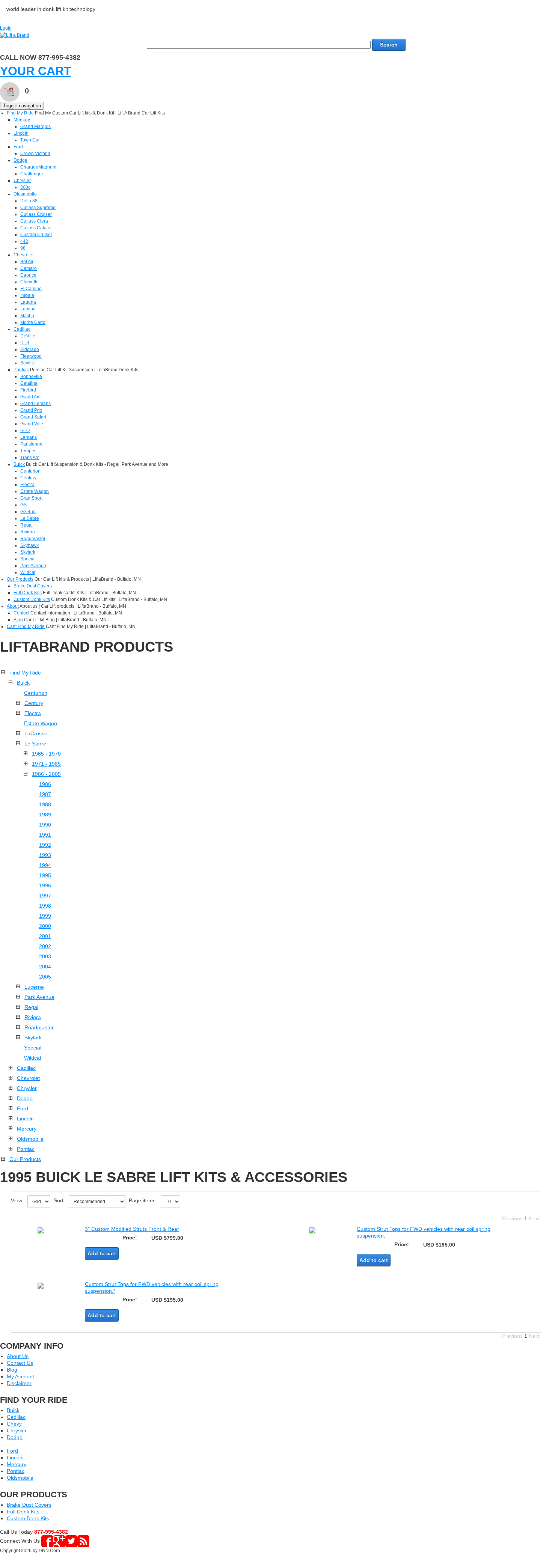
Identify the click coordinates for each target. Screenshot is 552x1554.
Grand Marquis (35, 126)
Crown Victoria (35, 153)
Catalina (29, 383)
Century (28, 477)
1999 (45, 916)
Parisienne (31, 444)
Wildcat (27, 572)
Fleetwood (31, 356)
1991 (45, 835)
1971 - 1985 (46, 764)
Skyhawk (29, 545)
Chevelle (29, 282)
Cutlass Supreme (38, 207)
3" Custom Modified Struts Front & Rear (132, 1229)
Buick (19, 464)
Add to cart (101, 1253)
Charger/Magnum (38, 167)
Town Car (30, 140)
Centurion (30, 471)
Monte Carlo (32, 322)
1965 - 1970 (46, 754)
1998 (45, 906)
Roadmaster (32, 538)
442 (24, 241)
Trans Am (29, 457)
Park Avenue (33, 565)
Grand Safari (33, 417)
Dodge (20, 160)
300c (25, 187)
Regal (26, 525)
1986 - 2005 (46, 774)
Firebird (28, 390)
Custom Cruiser (36, 234)
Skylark (27, 552)
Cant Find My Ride (26, 626)
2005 (45, 977)
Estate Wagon (34, 491)
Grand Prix (31, 410)
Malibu (27, 315)
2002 (45, 946)
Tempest (29, 450)
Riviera (27, 532)
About (13, 606)
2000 (45, 926)
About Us (18, 1356)
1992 (45, 845)
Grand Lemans (35, 403)
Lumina (28, 309)
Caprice (28, 275)
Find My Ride (20, 113)
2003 (45, 956)
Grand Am (30, 396)
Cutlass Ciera (34, 221)
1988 (45, 804)
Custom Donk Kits (32, 599)
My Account (20, 1376)
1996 (45, 885)
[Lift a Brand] (14, 35)
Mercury (22, 119)
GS (23, 504)
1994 (45, 865)
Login (6, 28)
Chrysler (22, 180)
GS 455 (28, 511)
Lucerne (34, 987)
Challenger (31, 173)
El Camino (31, 288)
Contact (21, 613)
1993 (45, 855)
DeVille (27, 336)
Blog (18, 619)
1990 (45, 825)
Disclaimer (19, 1383)
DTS (24, 342)
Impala (27, 295)
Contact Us (20, 1363)
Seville (27, 363)
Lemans (28, 437)
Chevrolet (23, 254)
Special (28, 559)
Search (389, 45)
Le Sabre (29, 518)
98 (23, 248)
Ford (18, 146)
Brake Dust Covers (33, 586)
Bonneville (31, 376)
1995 (45, 875)
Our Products (20, 579)
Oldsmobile (25, 194)
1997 (45, 896)
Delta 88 (29, 200)
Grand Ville (31, 423)
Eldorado (29, 349)
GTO (25, 430)
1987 (45, 794)
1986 (45, 784)
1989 (45, 815)
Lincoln (21, 133)
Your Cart (35, 71)
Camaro (28, 268)
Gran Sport (31, 498)
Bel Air (26, 261)
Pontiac (21, 369)
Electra (27, 484)
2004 (45, 967)
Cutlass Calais (35, 227)
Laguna (28, 302)
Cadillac (22, 329)
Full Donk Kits (28, 592)
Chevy (14, 1424)
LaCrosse (35, 733)
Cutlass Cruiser (36, 214)
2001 (45, 936)
